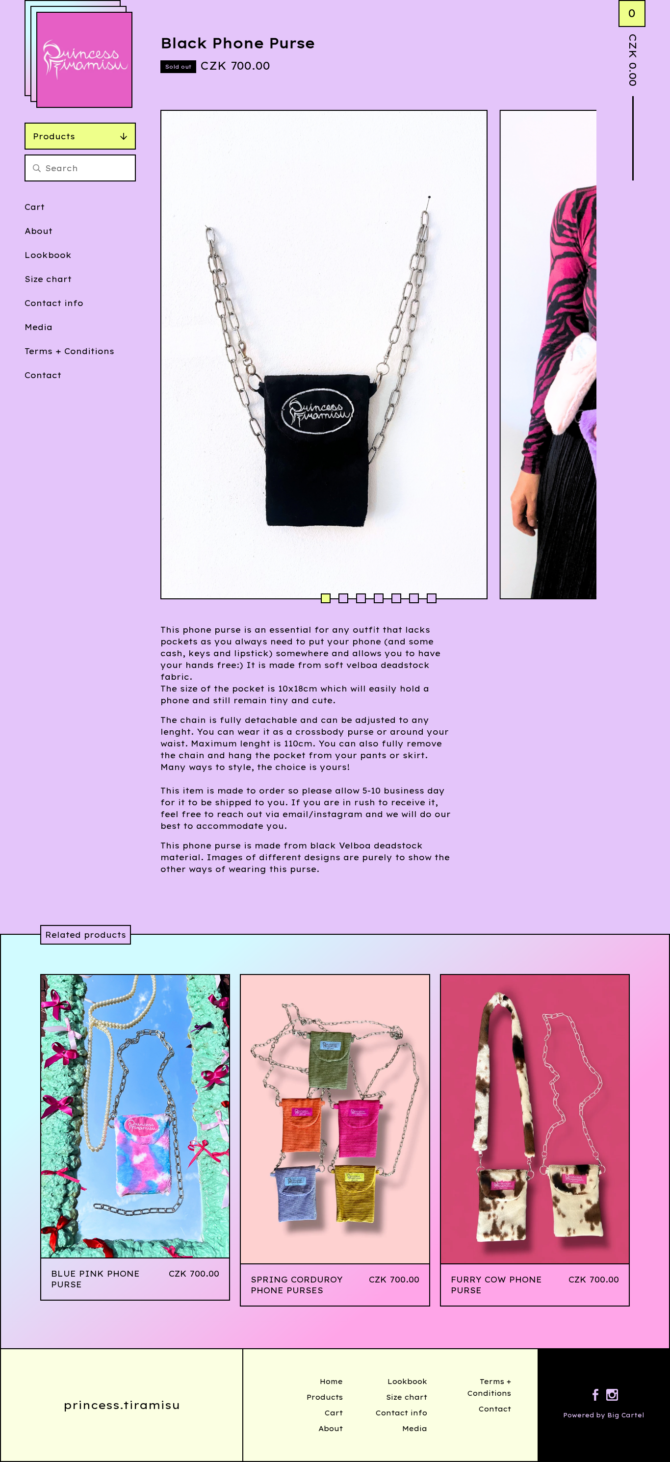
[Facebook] (595, 1396)
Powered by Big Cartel (603, 1415)
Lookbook (48, 255)
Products (54, 136)
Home (331, 1381)
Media (38, 327)
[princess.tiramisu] (84, 60)
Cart (35, 207)
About (38, 231)
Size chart (48, 279)
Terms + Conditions (69, 351)
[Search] (37, 167)
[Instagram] (612, 1396)
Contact (43, 375)
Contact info (54, 303)
